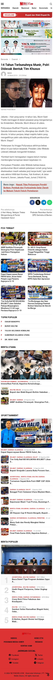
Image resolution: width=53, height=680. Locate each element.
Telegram (40, 662)
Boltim (12, 390)
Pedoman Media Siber (14, 642)
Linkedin (40, 659)
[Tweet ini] (38, 202)
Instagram (15, 659)
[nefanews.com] (26, 3)
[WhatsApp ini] (49, 202)
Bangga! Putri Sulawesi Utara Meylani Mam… (31, 492)
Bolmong (25, 508)
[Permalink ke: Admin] (3, 74)
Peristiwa (41, 518)
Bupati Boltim (11, 326)
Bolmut (13, 400)
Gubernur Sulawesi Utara (17, 335)
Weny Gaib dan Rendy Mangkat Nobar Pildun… (27, 523)
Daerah (20, 400)
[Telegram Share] (43, 202)
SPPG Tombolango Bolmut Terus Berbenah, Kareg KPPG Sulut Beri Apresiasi (39, 276)
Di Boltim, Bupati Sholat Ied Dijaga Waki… (28, 620)
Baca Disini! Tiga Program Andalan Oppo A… (31, 580)
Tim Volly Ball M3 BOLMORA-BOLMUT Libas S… (30, 460)
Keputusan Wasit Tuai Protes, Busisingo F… (30, 502)
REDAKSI (39, 642)
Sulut (35, 457)
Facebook (15, 655)
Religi (18, 390)
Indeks (14, 638)
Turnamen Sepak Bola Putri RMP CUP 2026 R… (30, 482)
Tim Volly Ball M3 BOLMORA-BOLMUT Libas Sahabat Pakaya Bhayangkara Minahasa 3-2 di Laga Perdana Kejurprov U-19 (13, 306)
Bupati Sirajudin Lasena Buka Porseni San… (30, 470)
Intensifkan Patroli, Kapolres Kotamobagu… (21, 384)
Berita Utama (26, 477)
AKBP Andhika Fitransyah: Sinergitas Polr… (30, 402)
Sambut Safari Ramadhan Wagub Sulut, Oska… (30, 610)
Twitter (40, 655)
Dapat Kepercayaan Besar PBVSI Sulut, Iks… (21, 452)
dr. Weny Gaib (11, 339)
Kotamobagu (23, 381)
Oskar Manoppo (12, 321)
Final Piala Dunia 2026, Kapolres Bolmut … (29, 533)
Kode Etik (38, 638)
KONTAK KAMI (26, 645)
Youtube (15, 662)
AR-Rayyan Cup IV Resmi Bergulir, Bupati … (30, 513)
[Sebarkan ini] (32, 202)
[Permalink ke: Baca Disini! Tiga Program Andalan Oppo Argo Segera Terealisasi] (26, 559)
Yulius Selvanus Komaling (17, 330)
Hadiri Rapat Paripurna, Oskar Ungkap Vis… (29, 590)
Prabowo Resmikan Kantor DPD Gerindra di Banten (41, 212)
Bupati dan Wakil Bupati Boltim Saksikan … (30, 392)
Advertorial (15, 477)
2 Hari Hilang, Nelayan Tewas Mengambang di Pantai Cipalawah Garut (13, 213)
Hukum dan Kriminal (9, 381)
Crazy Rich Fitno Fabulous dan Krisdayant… (26, 600)
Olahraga (19, 450)
